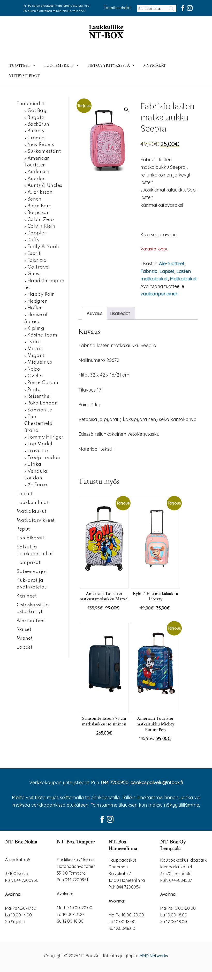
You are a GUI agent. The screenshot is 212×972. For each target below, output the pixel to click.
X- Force (37, 485)
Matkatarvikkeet (36, 520)
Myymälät (154, 65)
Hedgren (37, 301)
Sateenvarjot (32, 571)
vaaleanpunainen (159, 294)
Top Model (39, 444)
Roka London (42, 403)
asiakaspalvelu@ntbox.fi (157, 782)
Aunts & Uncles (44, 185)
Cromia (36, 138)
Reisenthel (39, 396)
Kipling (35, 328)
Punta (34, 389)
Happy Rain (41, 294)
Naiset (24, 629)
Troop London (43, 457)
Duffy (33, 240)
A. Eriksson (40, 192)
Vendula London (35, 474)
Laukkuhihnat (33, 502)
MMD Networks (154, 955)
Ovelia (35, 376)
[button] (126, 109)
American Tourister (37, 161)
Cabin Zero (40, 219)
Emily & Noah (43, 246)
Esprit (34, 253)
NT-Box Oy (106, 32)
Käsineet (27, 596)
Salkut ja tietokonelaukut (35, 550)
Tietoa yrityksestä (108, 65)
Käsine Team (42, 335)
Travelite (37, 451)
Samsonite (39, 410)
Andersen (38, 172)
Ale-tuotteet (171, 263)
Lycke (34, 342)
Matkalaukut (183, 279)
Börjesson (38, 212)
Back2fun (38, 124)
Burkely (36, 131)
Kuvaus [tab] (94, 313)
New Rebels (40, 144)
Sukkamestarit (44, 151)
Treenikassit (30, 538)
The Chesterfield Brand (38, 424)
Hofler (34, 308)
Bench (34, 199)
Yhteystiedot (24, 75)
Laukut (25, 494)
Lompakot (28, 562)
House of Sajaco (36, 318)
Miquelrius (39, 362)
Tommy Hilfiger (45, 437)
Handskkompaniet (44, 284)
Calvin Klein (41, 226)
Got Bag (37, 110)
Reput (23, 529)
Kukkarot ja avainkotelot (31, 584)
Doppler (36, 233)
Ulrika (34, 464)
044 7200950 (114, 782)
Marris (35, 349)
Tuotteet (19, 65)
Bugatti (36, 117)
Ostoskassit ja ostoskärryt (33, 608)
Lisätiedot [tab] (120, 313)
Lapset (167, 271)
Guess (34, 274)
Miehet (25, 638)
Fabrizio (148, 271)
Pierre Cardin (42, 382)
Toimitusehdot (117, 8)
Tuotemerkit (58, 65)
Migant (35, 355)
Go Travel (38, 267)
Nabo (33, 369)
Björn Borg (39, 206)
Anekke (35, 179)
